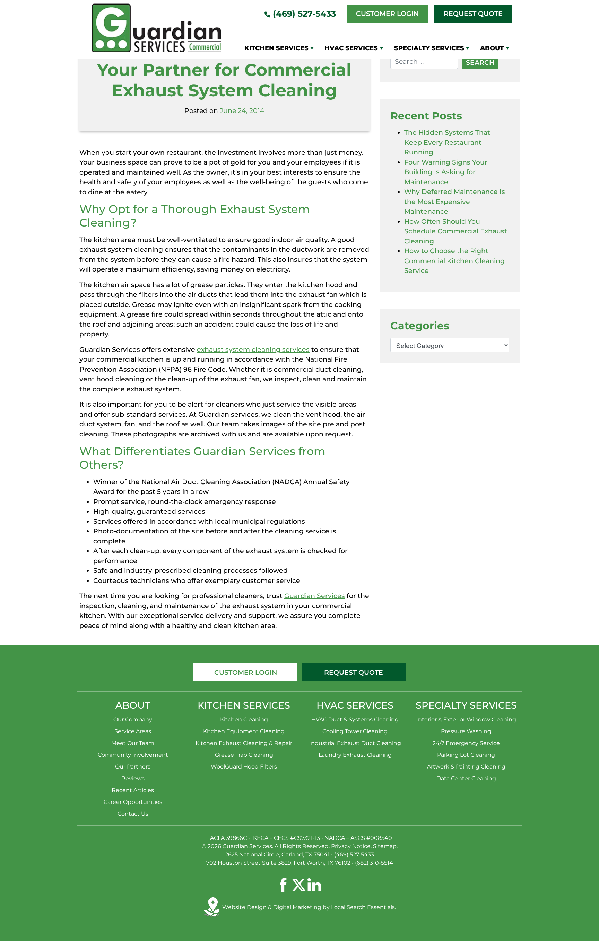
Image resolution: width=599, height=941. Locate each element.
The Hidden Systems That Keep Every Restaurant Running (447, 142)
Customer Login (387, 14)
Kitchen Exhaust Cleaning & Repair (244, 743)
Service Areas (132, 731)
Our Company (132, 719)
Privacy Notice (351, 846)
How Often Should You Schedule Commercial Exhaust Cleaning (455, 231)
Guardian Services (314, 596)
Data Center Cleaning (466, 778)
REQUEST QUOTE (353, 672)
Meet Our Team (132, 743)
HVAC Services (351, 48)
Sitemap (385, 846)
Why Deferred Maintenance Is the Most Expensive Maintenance (454, 201)
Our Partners (132, 766)
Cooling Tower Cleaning (355, 731)
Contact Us (133, 813)
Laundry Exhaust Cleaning (355, 755)
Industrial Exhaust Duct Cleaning (355, 743)
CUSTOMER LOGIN (245, 672)
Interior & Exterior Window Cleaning (466, 719)
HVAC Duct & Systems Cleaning (355, 719)
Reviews (133, 778)
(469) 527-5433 (303, 14)
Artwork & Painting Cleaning (466, 766)
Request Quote (473, 14)
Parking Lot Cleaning (466, 755)
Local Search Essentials (363, 907)
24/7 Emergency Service (466, 743)
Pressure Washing (466, 731)
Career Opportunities (133, 802)
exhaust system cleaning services (253, 350)
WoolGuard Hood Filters (244, 766)
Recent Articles (133, 790)
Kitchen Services (276, 48)
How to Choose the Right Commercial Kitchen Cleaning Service (454, 261)
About (492, 48)
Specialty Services (429, 48)
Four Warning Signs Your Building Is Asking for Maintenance (445, 172)
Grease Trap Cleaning (244, 755)
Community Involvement (133, 755)
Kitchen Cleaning (244, 719)
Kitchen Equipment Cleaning (244, 731)
